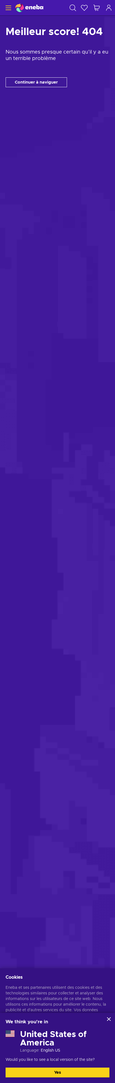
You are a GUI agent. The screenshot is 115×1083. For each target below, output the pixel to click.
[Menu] (7, 7)
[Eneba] (29, 7)
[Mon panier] (96, 7)
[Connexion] (109, 7)
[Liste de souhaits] (84, 7)
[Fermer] (109, 1019)
